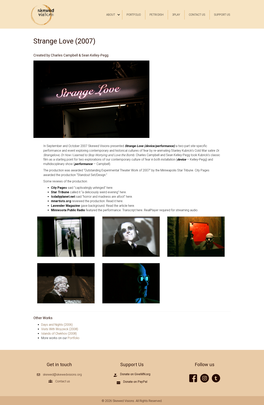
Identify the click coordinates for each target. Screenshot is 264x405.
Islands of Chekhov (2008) (59, 333)
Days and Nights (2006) (57, 324)
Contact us (62, 381)
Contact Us (197, 14)
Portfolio (134, 14)
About (110, 14)
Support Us (222, 14)
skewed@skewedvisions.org (62, 374)
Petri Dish (157, 14)
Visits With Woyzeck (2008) (59, 329)
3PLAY (176, 14)
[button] (118, 15)
